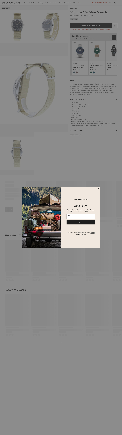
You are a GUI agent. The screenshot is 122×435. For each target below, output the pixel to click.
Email (69, 215)
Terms (83, 234)
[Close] (98, 189)
